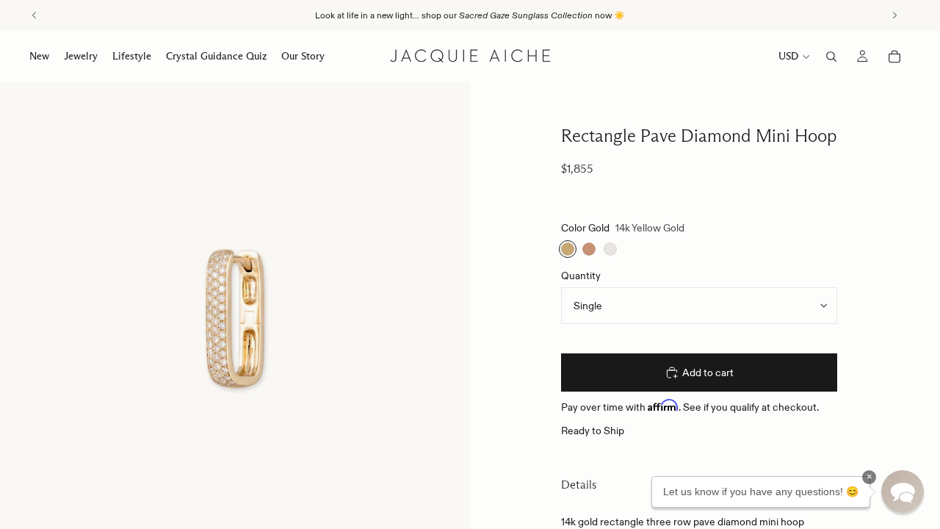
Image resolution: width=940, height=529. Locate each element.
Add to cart (708, 372)
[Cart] (894, 56)
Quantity (581, 275)
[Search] (831, 56)
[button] (902, 491)
